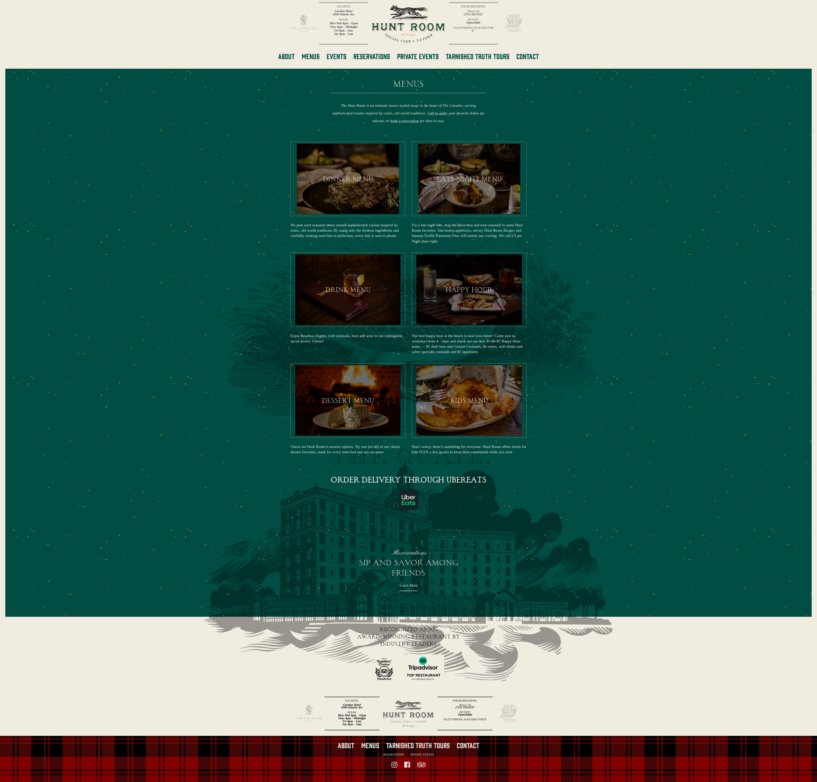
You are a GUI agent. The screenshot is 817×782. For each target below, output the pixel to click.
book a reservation (404, 121)
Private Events (422, 754)
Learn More (408, 585)
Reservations (393, 754)
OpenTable (473, 22)
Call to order (437, 113)
